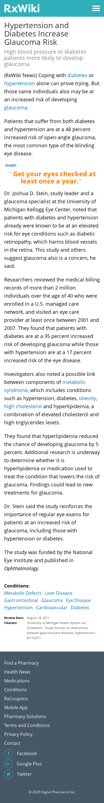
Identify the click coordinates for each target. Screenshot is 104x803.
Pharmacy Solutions (25, 716)
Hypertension (18, 607)
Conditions (15, 690)
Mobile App (16, 707)
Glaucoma (52, 600)
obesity (87, 398)
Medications (17, 681)
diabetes (77, 75)
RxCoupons (16, 699)
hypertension (19, 83)
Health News (17, 672)
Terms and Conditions (27, 725)
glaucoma (15, 107)
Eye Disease (78, 600)
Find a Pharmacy (21, 663)
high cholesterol (23, 406)
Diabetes (80, 607)
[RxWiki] (21, 8)
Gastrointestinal (21, 600)
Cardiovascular (51, 607)
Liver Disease (58, 593)
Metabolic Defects (23, 593)
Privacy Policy (18, 734)
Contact (12, 743)
